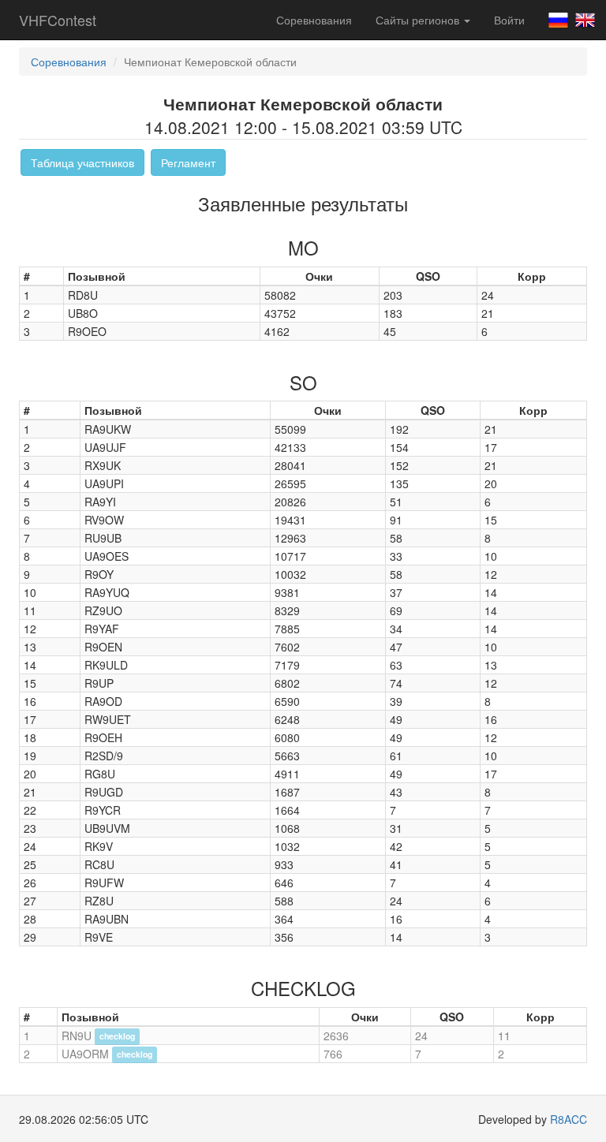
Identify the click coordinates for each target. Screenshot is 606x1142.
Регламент (188, 162)
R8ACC (568, 1119)
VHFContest (57, 19)
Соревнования (314, 20)
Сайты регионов (419, 20)
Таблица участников (82, 162)
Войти (509, 20)
